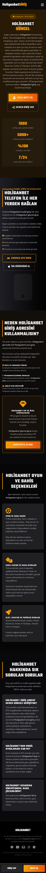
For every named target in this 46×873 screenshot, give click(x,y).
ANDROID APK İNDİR (21, 258)
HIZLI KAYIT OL (25, 98)
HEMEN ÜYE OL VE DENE (23, 444)
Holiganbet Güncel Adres (23, 855)
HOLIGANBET (23, 830)
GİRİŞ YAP (11, 868)
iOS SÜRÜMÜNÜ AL (20, 266)
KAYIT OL (34, 868)
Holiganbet (14, 5)
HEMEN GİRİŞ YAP (25, 107)
